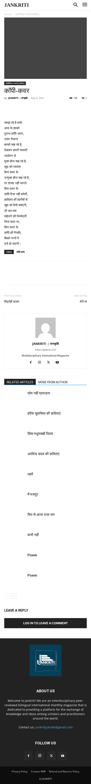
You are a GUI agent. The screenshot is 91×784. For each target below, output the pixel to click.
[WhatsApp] (51, 110)
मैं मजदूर (33, 494)
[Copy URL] (80, 110)
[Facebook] (22, 110)
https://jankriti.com (45, 349)
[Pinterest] (41, 110)
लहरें (30, 474)
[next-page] (13, 595)
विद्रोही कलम (11, 302)
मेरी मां (83, 302)
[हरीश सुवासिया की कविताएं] (14, 418)
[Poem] (14, 560)
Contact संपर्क (38, 771)
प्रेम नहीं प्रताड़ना (39, 393)
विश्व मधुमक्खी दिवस (40, 434)
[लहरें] (14, 479)
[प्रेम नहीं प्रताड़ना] (14, 398)
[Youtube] (58, 362)
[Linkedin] (61, 110)
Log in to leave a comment (45, 623)
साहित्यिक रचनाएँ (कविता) (27, 14)
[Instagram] (41, 362)
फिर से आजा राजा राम (41, 514)
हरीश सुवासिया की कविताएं (44, 413)
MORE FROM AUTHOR (53, 382)
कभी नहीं (33, 535)
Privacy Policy (20, 771)
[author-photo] (45, 338)
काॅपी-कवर (21, 251)
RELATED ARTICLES (20, 382)
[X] (31, 110)
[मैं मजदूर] (14, 499)
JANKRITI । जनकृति (18, 98)
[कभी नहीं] (14, 540)
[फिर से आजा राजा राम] (14, 519)
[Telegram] (70, 110)
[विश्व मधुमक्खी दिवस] (14, 438)
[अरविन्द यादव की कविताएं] (14, 459)
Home (7, 14)
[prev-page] (7, 595)
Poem (32, 555)
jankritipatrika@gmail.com (54, 727)
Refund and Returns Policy (64, 771)
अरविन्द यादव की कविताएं (43, 454)
